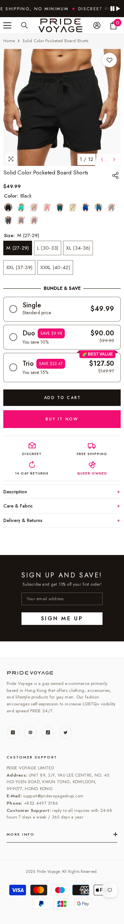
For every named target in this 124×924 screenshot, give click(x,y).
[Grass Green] (21, 207)
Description (15, 491)
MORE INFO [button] (21, 834)
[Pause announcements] (115, 8)
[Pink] (47, 207)
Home (9, 41)
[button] (62, 309)
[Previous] (102, 159)
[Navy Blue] (21, 220)
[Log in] (97, 25)
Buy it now (62, 419)
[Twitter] (65, 732)
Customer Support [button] (32, 757)
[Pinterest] (30, 732)
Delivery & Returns (22, 520)
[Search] (24, 25)
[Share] (116, 175)
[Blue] (86, 207)
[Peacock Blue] (98, 207)
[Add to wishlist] (109, 60)
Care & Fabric (18, 506)
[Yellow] (73, 207)
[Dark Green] (60, 207)
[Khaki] (34, 207)
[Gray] (8, 220)
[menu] (7, 25)
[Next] (114, 159)
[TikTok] (48, 732)
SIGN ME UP (62, 618)
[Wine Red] (34, 220)
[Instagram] (13, 732)
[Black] (8, 207)
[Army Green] (111, 207)
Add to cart (62, 398)
